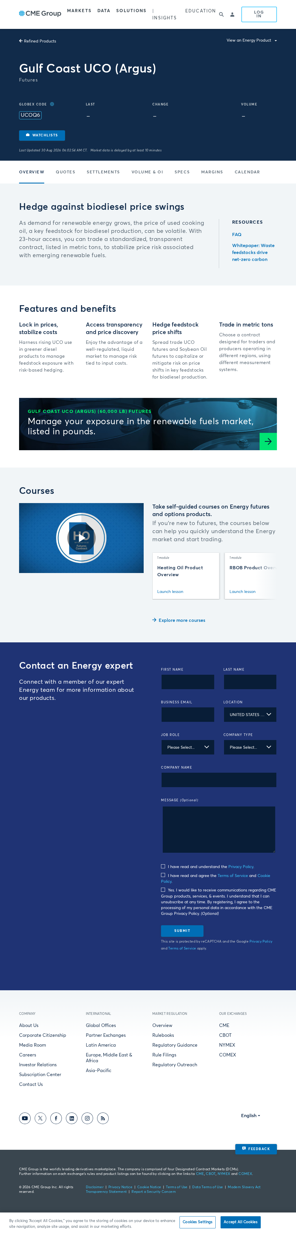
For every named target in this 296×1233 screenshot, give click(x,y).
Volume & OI (147, 172)
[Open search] (221, 14)
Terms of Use (176, 1187)
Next (266, 576)
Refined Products (40, 41)
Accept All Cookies (240, 1222)
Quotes (65, 172)
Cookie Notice (149, 1187)
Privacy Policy (240, 867)
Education (200, 11)
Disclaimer (95, 1187)
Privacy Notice (120, 1187)
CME (224, 1025)
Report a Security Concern (154, 1192)
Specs (182, 172)
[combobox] (250, 714)
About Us (28, 1025)
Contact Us (31, 1084)
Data (103, 11)
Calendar (247, 172)
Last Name (234, 669)
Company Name (176, 767)
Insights (164, 18)
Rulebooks (163, 1035)
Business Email (176, 702)
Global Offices (101, 1025)
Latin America (101, 1045)
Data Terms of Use (207, 1187)
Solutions (131, 11)
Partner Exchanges (106, 1035)
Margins (212, 172)
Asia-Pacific (98, 1070)
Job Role (170, 735)
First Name (172, 669)
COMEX (227, 1055)
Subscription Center (40, 1074)
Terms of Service (233, 876)
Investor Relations (38, 1065)
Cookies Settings (197, 1222)
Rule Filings (164, 1055)
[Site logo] (40, 14)
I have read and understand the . (210, 867)
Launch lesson (170, 592)
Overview (31, 172)
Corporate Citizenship (42, 1035)
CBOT (225, 1035)
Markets (79, 11)
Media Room (32, 1045)
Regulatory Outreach (174, 1065)
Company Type (238, 735)
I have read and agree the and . (215, 879)
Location (233, 702)
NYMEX (227, 1045)
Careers (27, 1055)
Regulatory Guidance (174, 1045)
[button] (42, 135)
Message (179, 800)
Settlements (103, 172)
